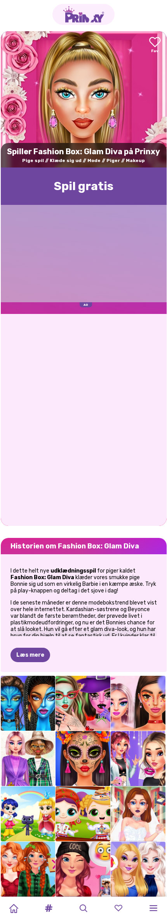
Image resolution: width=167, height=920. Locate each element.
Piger (113, 160)
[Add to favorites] (155, 45)
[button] (48, 908)
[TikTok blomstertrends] (138, 703)
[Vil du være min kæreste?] (83, 869)
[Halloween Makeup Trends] (83, 758)
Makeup (135, 160)
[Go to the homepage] (83, 14)
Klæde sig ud (66, 160)
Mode (94, 160)
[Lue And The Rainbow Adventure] (28, 813)
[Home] (13, 908)
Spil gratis (83, 186)
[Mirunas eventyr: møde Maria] (83, 813)
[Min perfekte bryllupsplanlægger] (138, 813)
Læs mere (30, 655)
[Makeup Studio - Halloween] (83, 703)
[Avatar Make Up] (28, 703)
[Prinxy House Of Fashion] (28, 758)
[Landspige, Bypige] (28, 869)
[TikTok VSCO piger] (138, 758)
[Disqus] (84, 419)
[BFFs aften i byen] (138, 869)
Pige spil (33, 160)
